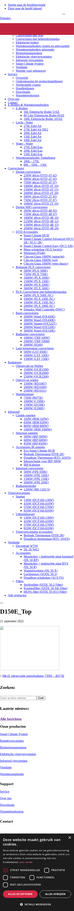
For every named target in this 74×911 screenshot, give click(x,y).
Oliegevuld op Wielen (29, 366)
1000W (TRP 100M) (37, 341)
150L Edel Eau (33, 154)
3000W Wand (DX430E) (39, 320)
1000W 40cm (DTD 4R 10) (41, 217)
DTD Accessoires (27, 231)
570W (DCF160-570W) (39, 507)
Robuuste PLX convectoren (33, 267)
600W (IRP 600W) (35, 440)
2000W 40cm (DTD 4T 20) (41, 193)
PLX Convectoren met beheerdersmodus (41, 291)
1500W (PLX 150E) (36, 281)
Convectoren (24, 32)
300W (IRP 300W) (35, 436)
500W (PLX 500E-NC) (38, 295)
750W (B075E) (33, 397)
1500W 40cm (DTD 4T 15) (41, 189)
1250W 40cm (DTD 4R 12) (41, 221)
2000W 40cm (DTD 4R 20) (41, 228)
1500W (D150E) (34, 404)
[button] (37, 904)
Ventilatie (21, 67)
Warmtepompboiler (12, 774)
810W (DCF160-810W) (39, 510)
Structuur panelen (27, 433)
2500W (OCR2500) (36, 376)
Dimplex (5, 18)
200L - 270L (31, 161)
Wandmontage (25, 394)
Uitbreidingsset (25, 514)
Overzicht (22, 77)
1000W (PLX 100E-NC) (39, 299)
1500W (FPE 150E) (36, 478)
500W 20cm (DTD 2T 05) (40, 196)
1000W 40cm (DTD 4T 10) (41, 186)
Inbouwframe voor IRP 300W (42, 461)
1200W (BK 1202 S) (37, 489)
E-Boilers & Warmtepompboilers (28, 104)
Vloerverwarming (19, 493)
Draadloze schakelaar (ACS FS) (44, 577)
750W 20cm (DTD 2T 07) (40, 200)
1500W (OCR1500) (36, 369)
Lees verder (26, 862)
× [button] (69, 837)
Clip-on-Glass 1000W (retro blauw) (46, 263)
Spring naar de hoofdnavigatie (26, 4)
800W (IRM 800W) (36, 426)
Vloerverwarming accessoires (34, 531)
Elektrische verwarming (22, 24)
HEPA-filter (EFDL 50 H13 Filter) (45, 591)
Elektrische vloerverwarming (34, 56)
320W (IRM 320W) (36, 419)
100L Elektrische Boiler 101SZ (43, 119)
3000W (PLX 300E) (36, 288)
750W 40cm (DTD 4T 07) (40, 182)
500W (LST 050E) (35, 351)
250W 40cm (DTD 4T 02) (40, 175)
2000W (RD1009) (35, 387)
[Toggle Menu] (63, 14)
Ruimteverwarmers (12, 740)
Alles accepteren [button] (20, 894)
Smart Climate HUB (36, 235)
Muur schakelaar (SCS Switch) (43, 249)
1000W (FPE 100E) (36, 475)
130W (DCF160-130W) (39, 500)
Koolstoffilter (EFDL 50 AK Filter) (45, 588)
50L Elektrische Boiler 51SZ (41, 112)
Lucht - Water (24, 122)
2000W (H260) (33, 344)
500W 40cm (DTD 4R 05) (40, 210)
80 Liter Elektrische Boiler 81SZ (44, 115)
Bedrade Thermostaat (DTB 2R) (44, 454)
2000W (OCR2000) (36, 373)
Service (12, 74)
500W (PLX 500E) (36, 270)
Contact (13, 102)
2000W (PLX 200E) (36, 284)
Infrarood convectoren (29, 468)
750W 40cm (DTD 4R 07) (40, 214)
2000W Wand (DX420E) (39, 316)
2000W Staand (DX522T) (40, 323)
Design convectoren (28, 171)
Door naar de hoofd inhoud (25, 8)
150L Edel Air (32, 136)
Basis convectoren (27, 313)
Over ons (13, 99)
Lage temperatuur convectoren (35, 348)
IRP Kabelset (32, 464)
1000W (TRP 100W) (37, 337)
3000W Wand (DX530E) (39, 330)
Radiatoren (15, 362)
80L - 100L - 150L (35, 164)
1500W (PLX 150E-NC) (39, 302)
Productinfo (15, 28)
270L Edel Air (32, 126)
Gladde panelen (25, 415)
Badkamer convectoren (30, 334)
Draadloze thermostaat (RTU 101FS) (47, 538)
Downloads (23, 92)
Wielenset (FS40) (34, 253)
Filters (19, 581)
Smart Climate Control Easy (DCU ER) (48, 246)
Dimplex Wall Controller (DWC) (44, 309)
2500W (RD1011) (35, 390)
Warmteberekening (27, 95)
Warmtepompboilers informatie (35, 49)
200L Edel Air (32, 133)
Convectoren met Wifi (29, 35)
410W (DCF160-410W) (39, 503)
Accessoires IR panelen (30, 447)
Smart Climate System (29, 63)
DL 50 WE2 (31, 549)
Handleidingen (25, 88)
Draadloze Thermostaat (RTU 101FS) (47, 457)
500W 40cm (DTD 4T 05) (40, 179)
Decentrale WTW (27, 546)
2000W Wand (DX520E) (39, 327)
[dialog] (37, 872)
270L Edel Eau (33, 147)
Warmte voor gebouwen (31, 70)
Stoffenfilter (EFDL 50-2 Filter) (43, 584)
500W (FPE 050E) (35, 471)
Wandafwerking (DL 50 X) (41, 570)
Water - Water (24, 143)
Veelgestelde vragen (28, 84)
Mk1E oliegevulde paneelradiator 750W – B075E (33, 676)
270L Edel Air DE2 (36, 129)
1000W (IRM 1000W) (38, 429)
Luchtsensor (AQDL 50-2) (40, 574)
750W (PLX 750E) (36, 274)
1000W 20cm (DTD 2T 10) (41, 203)
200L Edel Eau (33, 150)
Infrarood (14, 411)
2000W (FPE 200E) (36, 482)
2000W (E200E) (34, 408)
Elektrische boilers (27, 42)
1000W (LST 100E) (36, 355)
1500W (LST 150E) (36, 359)
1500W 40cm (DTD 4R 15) (41, 224)
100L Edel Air (32, 140)
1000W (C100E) (34, 401)
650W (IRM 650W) (36, 422)
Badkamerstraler (26, 486)
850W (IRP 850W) (35, 443)
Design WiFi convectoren (32, 207)
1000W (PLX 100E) (36, 277)
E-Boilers (22, 108)
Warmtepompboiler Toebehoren (35, 157)
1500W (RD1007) (35, 383)
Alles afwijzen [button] (55, 894)
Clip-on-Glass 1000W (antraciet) (44, 256)
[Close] (1, 603)
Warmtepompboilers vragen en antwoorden (42, 46)
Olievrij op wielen (27, 380)
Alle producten (17, 595)
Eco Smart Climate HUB (39, 450)
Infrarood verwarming (29, 60)
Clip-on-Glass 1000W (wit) (41, 260)
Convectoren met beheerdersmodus (38, 39)
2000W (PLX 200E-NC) (39, 306)
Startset (20, 496)
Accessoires (23, 553)
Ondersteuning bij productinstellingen (39, 81)
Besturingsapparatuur (29, 53)
